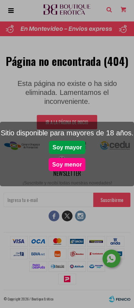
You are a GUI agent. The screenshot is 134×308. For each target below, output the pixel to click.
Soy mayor (67, 147)
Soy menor (67, 165)
